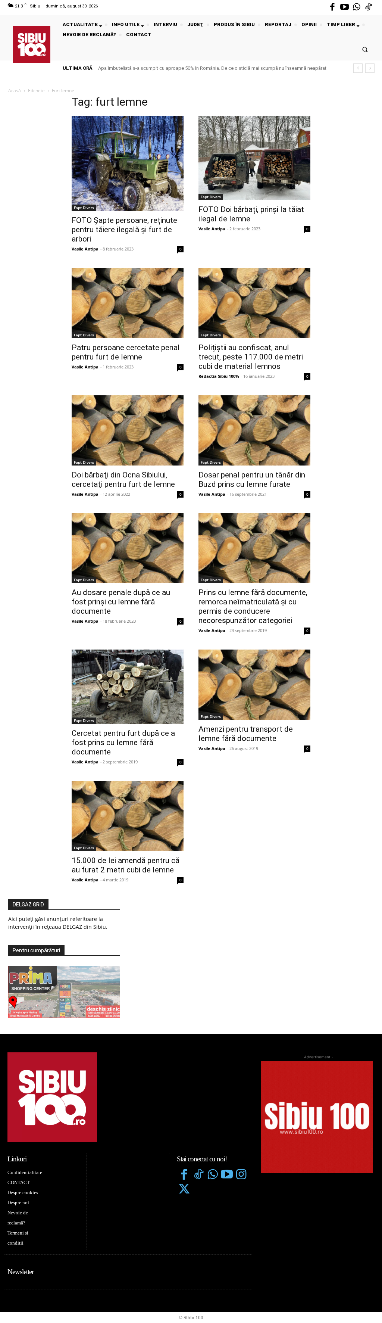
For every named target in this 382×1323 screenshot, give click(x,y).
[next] (370, 68)
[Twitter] (184, 1190)
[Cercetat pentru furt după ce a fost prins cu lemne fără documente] (128, 687)
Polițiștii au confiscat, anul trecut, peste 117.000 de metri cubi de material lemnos (250, 357)
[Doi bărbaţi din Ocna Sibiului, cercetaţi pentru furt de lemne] (128, 430)
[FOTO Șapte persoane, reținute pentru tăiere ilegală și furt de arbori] (128, 163)
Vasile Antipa (85, 249)
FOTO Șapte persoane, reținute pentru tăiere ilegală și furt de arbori (124, 229)
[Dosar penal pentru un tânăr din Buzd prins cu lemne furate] (254, 430)
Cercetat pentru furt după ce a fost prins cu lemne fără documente (123, 742)
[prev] (358, 68)
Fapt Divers (84, 207)
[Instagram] (241, 1175)
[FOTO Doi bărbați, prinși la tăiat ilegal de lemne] (254, 158)
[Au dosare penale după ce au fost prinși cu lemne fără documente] (128, 548)
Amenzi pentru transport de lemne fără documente (245, 734)
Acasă (14, 90)
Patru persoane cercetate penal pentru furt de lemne (126, 352)
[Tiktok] (369, 7)
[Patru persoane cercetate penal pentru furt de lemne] (128, 303)
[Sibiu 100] (31, 44)
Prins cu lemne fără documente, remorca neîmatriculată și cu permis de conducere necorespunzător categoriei (252, 606)
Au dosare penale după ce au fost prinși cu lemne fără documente (121, 602)
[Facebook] (332, 7)
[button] (365, 49)
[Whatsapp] (357, 7)
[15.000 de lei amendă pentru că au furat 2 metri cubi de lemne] (128, 816)
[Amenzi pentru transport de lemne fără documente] (254, 685)
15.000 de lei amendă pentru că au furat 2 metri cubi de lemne (125, 865)
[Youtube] (344, 7)
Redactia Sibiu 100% (218, 376)
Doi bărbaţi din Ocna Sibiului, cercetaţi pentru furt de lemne (123, 479)
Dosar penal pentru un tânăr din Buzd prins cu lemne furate (251, 479)
